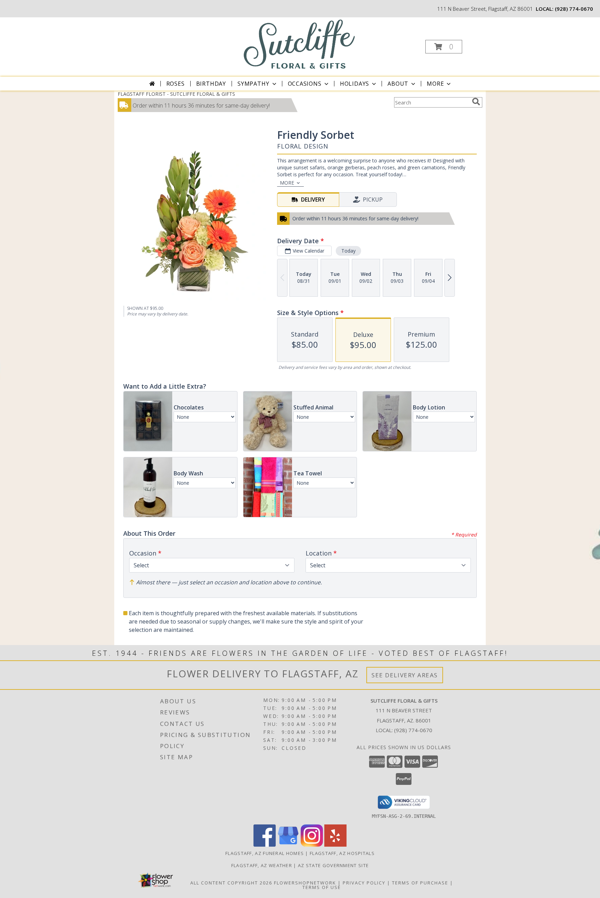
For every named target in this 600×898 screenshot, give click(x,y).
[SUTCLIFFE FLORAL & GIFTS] (299, 44)
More (435, 83)
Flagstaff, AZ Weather (261, 865)
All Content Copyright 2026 (231, 883)
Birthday (211, 83)
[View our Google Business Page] (288, 844)
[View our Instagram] (312, 844)
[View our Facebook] (264, 844)
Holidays (354, 83)
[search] (476, 102)
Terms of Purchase (420, 883)
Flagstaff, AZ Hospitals (342, 853)
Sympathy (253, 83)
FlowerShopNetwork (305, 883)
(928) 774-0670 (574, 8)
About (398, 83)
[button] (443, 46)
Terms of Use (321, 887)
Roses (175, 83)
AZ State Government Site (333, 865)
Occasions (305, 83)
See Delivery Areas (405, 675)
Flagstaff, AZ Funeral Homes (264, 853)
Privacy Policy (364, 883)
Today (348, 250)
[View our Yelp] (335, 844)
